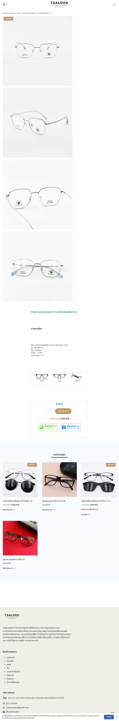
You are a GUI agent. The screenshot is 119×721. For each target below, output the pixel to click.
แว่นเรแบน (33, 631)
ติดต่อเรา (10, 678)
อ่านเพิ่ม (84, 514)
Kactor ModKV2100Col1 (14, 559)
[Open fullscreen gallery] (70, 299)
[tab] (34, 298)
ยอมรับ (108, 717)
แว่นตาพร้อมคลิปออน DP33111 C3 (96, 501)
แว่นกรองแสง (8, 637)
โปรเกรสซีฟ (62, 631)
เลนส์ (9, 664)
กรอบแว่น (11, 657)
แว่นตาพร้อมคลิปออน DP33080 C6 (17, 501)
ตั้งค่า (33, 718)
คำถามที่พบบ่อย (13, 682)
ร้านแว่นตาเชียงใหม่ (22, 627)
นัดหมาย (10, 675)
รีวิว (8, 668)
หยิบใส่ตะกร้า (63, 411)
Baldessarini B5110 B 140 (53, 501)
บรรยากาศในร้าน (13, 671)
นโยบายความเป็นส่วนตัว (80, 716)
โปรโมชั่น (10, 661)
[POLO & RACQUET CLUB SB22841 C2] (38, 50)
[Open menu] (114, 4)
